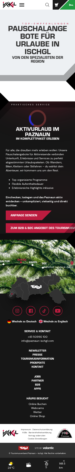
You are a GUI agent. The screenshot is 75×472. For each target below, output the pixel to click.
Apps (37, 388)
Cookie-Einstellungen (37, 438)
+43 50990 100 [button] (38, 336)
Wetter (37, 412)
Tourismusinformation (37, 358)
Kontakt (37, 366)
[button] (47, 5)
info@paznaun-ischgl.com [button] (37, 341)
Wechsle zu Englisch (55, 321)
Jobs (37, 376)
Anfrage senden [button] (24, 215)
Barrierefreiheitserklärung (40, 432)
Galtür (5, 261)
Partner (38, 380)
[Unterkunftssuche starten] (67, 5)
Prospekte (37, 362)
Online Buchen (38, 404)
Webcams (37, 408)
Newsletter (37, 350)
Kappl (33, 262)
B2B (37, 384)
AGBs (24, 432)
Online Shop (37, 416)
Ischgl (22, 260)
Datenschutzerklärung (42, 429)
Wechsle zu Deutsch (24, 321)
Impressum (26, 429)
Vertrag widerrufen (36, 435)
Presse (37, 354)
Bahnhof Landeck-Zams (58, 267)
